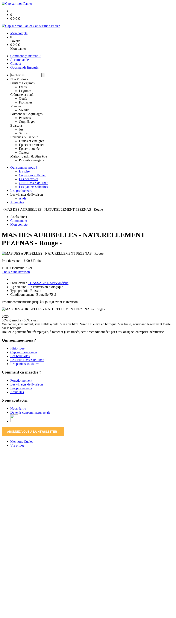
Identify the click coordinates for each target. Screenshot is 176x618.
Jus (21, 129)
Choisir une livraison (16, 272)
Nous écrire (18, 408)
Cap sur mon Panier (32, 175)
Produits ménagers (31, 160)
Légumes (25, 91)
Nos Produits (19, 79)
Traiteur (24, 152)
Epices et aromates (31, 145)
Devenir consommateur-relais (30, 412)
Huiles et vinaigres (31, 141)
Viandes (15, 106)
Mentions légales (21, 441)
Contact (15, 63)
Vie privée (17, 445)
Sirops (23, 133)
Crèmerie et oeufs (22, 94)
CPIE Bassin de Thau (33, 183)
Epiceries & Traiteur (24, 137)
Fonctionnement (21, 380)
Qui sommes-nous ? (23, 167)
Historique (17, 348)
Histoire (24, 171)
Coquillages (27, 121)
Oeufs (23, 98)
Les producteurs (21, 190)
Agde (22, 198)
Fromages (25, 102)
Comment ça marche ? (25, 56)
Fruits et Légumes (22, 83)
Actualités (17, 202)
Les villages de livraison (26, 384)
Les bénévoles (28, 179)
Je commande (19, 60)
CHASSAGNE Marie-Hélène (48, 283)
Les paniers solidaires (33, 187)
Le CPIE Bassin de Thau (27, 360)
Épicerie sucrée (29, 148)
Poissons (25, 118)
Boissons (16, 125)
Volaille (24, 110)
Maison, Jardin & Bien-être (28, 156)
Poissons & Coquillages (26, 114)
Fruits (23, 87)
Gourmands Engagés (24, 67)
